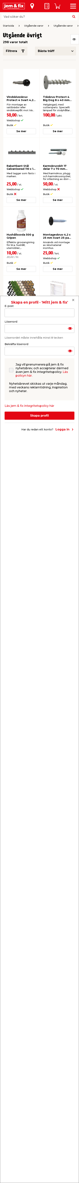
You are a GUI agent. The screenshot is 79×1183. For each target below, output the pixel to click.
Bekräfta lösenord (16, 344)
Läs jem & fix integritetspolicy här (29, 406)
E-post (9, 306)
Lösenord (11, 321)
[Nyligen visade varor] (74, 39)
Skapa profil (39, 415)
